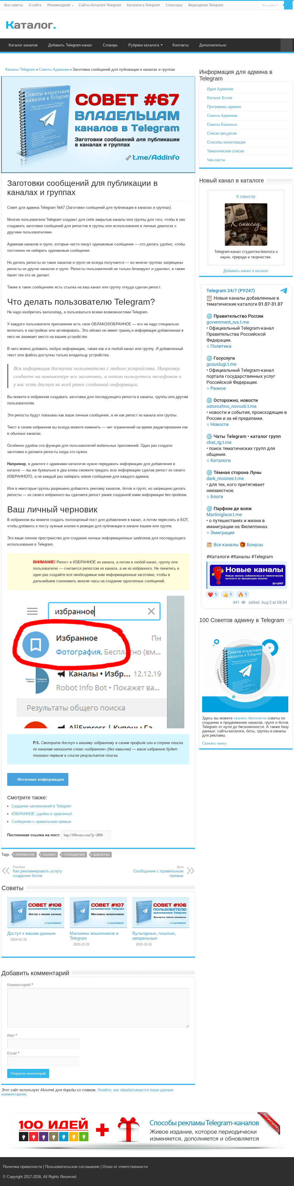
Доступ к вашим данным (31, 933)
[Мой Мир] (284, 1166)
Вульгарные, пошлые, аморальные (154, 936)
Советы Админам (54, 69)
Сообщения (74, 854)
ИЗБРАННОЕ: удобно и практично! (41, 814)
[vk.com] (272, 1166)
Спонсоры (174, 5)
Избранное (25, 854)
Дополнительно (212, 45)
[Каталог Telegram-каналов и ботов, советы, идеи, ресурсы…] (31, 24)
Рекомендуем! (58, 5)
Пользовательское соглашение (72, 1167)
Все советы (13, 5)
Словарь (110, 45)
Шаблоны (101, 854)
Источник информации (41, 779)
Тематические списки (225, 151)
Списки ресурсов (222, 133)
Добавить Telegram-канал (70, 45)
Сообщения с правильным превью (41, 821)
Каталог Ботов (219, 98)
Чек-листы (216, 160)
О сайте (35, 5)
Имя (12, 1035)
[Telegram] (278, 1166)
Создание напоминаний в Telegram (41, 806)
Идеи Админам (220, 89)
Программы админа (224, 107)
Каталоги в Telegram (143, 5)
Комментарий (20, 985)
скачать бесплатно (250, 718)
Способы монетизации (226, 142)
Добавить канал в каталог (245, 271)
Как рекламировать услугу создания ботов (37, 871)
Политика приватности (22, 1167)
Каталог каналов (23, 45)
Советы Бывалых (222, 124)
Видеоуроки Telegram (205, 5)
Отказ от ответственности (125, 1167)
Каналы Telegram (19, 69)
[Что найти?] (288, 5)
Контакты (181, 45)
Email (13, 1053)
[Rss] (266, 1166)
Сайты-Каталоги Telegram (100, 5)
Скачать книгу (214, 743)
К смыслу (246, 196)
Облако (49, 854)
